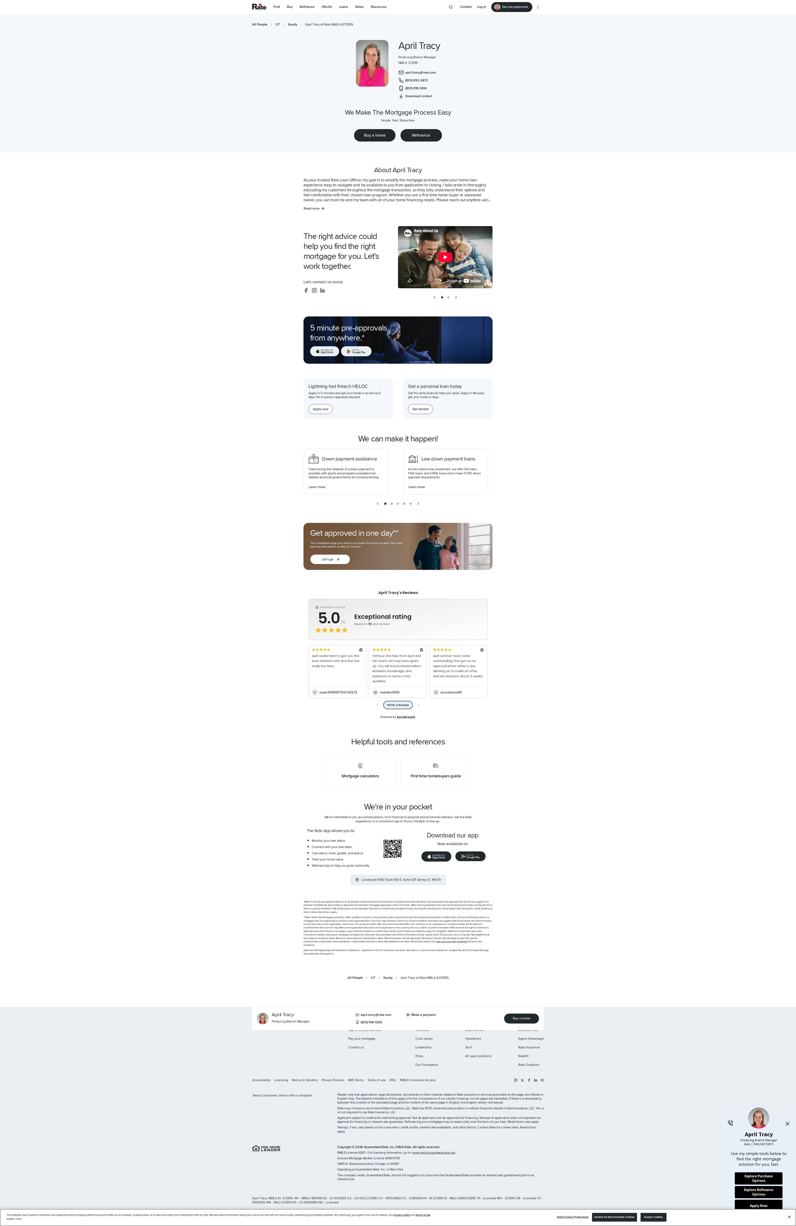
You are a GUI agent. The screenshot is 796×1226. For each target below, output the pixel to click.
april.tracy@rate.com (376, 1015)
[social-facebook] (305, 290)
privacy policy (402, 1215)
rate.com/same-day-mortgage (451, 941)
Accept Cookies (653, 1217)
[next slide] (456, 297)
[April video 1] (445, 257)
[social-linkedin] (322, 290)
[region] (398, 1217)
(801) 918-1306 (371, 1022)
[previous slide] (434, 297)
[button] (330, 559)
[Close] (789, 1216)
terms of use (423, 1215)
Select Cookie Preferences (573, 1217)
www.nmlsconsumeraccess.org (433, 1153)
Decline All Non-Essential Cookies (614, 1217)
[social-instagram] (314, 290)
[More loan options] (538, 7)
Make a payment (423, 1015)
